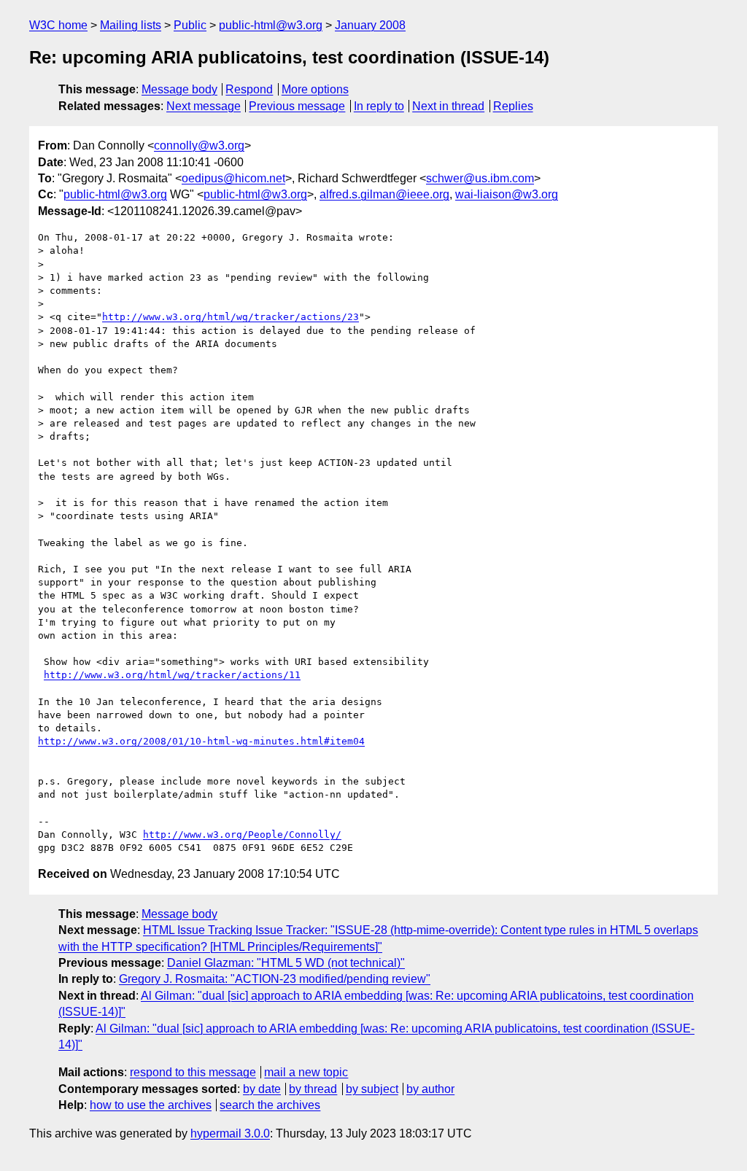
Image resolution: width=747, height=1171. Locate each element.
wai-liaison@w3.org (506, 194)
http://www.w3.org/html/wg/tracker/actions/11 (172, 674)
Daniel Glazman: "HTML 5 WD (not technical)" (286, 963)
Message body (179, 89)
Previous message (297, 106)
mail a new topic (306, 1072)
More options (315, 89)
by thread (313, 1089)
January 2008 (370, 25)
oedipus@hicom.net (233, 178)
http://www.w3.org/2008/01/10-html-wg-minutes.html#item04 (201, 741)
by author (430, 1089)
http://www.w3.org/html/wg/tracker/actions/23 (230, 316)
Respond (249, 89)
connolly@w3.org (199, 145)
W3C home (58, 25)
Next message (203, 106)
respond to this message (193, 1072)
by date (262, 1089)
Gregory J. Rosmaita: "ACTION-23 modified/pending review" (274, 979)
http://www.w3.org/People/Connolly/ (242, 834)
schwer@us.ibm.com (480, 178)
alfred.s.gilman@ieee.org (384, 194)
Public (190, 25)
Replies (513, 106)
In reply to (379, 106)
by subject (372, 1089)
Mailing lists (130, 25)
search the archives (270, 1105)
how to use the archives (151, 1105)
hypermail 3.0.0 (230, 1133)
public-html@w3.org (270, 25)
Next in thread (448, 106)
